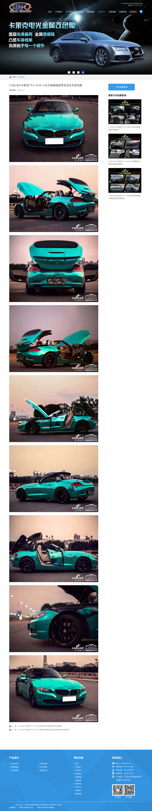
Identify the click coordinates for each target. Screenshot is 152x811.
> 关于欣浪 (77, 770)
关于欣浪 (69, 12)
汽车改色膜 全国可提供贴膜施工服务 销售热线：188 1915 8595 (132, 4)
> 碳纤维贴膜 (13, 767)
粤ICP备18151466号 (55, 805)
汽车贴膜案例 (122, 87)
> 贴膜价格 (77, 784)
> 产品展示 (77, 767)
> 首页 (76, 764)
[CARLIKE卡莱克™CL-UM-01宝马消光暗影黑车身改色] (124, 111)
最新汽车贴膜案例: (117, 95)
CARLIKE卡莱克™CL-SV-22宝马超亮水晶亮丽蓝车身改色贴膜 (40, 726)
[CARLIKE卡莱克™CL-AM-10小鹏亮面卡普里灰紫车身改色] (124, 146)
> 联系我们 (77, 790)
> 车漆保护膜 (42, 764)
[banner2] (83, 72)
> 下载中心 (77, 787)
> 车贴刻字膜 (42, 770)
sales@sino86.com (126, 763)
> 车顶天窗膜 (42, 767)
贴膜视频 (90, 12)
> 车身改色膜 (13, 764)
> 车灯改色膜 (13, 770)
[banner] (69, 72)
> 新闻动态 (77, 774)
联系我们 (133, 12)
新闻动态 (80, 12)
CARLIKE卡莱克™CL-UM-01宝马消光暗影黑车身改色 (124, 128)
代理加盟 (112, 12)
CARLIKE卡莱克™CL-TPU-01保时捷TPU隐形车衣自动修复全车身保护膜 (44, 730)
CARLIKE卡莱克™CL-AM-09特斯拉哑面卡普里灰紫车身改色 (124, 197)
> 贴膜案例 (77, 780)
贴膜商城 (122, 12)
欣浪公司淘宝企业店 (26, 807)
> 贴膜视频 (77, 777)
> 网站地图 (77, 794)
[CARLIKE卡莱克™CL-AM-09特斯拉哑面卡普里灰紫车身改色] (124, 180)
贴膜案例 (101, 12)
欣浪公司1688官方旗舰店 (45, 807)
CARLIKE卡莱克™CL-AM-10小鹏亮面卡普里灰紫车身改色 (124, 162)
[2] (73, 72)
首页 (50, 12)
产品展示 (58, 12)
